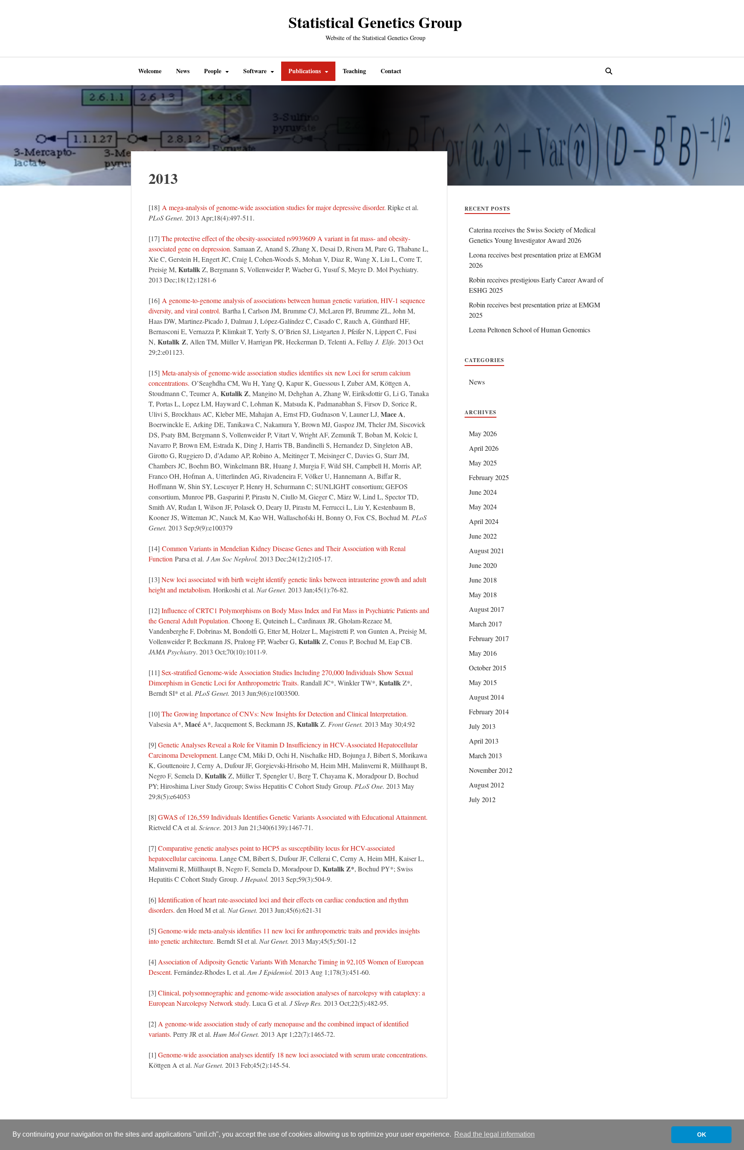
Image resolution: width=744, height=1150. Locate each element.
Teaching (354, 70)
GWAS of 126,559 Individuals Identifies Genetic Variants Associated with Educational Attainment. (293, 816)
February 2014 (489, 711)
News (182, 70)
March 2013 (485, 755)
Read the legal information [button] (494, 1134)
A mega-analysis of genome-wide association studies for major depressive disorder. (274, 207)
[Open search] (608, 71)
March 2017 (485, 623)
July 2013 (482, 726)
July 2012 (482, 799)
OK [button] (701, 1134)
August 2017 (486, 609)
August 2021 (486, 550)
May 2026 (483, 433)
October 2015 (487, 667)
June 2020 (483, 565)
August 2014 (486, 696)
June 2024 (483, 491)
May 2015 (483, 682)
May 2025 (483, 462)
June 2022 (483, 535)
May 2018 (483, 594)
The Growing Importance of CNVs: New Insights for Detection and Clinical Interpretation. (284, 713)
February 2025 (489, 477)
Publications (304, 70)
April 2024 (484, 521)
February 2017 (489, 638)
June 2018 (483, 579)
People (212, 70)
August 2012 (486, 784)
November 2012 (490, 770)
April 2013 (484, 740)
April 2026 (484, 448)
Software (255, 70)
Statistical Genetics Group (375, 22)
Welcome (149, 70)
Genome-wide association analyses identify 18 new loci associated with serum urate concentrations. (293, 1054)
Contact (391, 70)
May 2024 (483, 506)
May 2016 (483, 652)
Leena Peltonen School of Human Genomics (529, 329)
